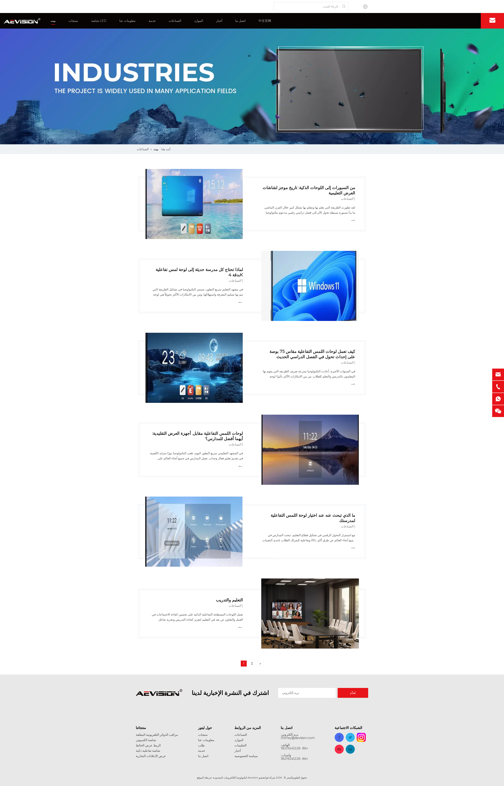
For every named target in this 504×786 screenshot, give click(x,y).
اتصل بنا (240, 21)
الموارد (198, 21)
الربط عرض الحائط (148, 745)
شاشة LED (98, 21)
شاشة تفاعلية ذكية (148, 751)
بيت (53, 21)
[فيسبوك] (471, 21)
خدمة (152, 21)
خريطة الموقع (204, 777)
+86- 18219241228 (294, 759)
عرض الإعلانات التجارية (151, 756)
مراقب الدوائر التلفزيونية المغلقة (157, 735)
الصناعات (175, 21)
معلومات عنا (127, 21)
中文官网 (264, 21)
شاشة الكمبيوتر (146, 740)
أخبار (219, 21)
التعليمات (240, 745)
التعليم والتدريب (229, 599)
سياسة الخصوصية (246, 756)
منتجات (73, 21)
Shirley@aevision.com (298, 738)
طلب (201, 745)
